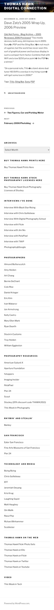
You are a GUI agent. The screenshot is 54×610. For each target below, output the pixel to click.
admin (32, 19)
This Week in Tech (13, 584)
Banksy (7, 425)
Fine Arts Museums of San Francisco (22, 448)
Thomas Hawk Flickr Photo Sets (19, 544)
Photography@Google (15, 247)
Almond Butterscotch (14, 264)
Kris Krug (8, 493)
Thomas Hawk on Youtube (16, 567)
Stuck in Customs (12, 334)
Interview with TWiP (14, 241)
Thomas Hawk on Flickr (15, 555)
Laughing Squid (11, 499)
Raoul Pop (9, 516)
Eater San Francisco (13, 442)
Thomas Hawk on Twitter (16, 561)
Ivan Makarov (10, 304)
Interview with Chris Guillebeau (19, 213)
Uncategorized (16, 93)
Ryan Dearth (10, 326)
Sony (27, 81)
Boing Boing (10, 471)
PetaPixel (8, 385)
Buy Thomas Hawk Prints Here (19, 167)
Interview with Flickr (14, 224)
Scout (7, 396)
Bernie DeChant (12, 281)
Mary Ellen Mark (12, 320)
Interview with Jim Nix (14, 230)
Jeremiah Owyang (12, 487)
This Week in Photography (17, 408)
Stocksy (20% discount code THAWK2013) (25, 402)
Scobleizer (9, 527)
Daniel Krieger (11, 292)
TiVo (12, 81)
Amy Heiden (10, 270)
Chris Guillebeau (12, 476)
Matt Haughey (11, 504)
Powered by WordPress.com (16, 603)
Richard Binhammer (14, 521)
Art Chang (9, 275)
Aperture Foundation (14, 368)
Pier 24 (7, 391)
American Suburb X (13, 362)
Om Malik (8, 510)
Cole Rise (8, 287)
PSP (33, 81)
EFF (6, 482)
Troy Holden (10, 340)
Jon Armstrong (11, 309)
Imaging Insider (11, 379)
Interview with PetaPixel (16, 236)
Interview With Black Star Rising (19, 207)
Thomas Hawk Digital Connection (25, 6)
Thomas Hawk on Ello (14, 550)
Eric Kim (8, 298)
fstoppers (9, 374)
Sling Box (19, 81)
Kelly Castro (10, 315)
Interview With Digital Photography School (25, 219)
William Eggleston (13, 345)
